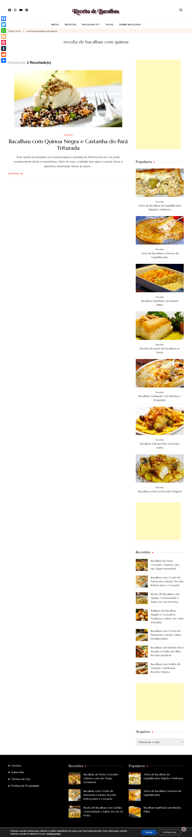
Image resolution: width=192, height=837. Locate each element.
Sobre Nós (17, 772)
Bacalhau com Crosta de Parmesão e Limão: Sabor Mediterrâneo (166, 634)
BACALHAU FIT (91, 24)
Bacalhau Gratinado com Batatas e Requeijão (160, 398)
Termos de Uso (20, 779)
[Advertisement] (158, 104)
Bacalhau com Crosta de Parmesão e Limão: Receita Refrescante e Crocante (167, 581)
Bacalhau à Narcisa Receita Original (159, 491)
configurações (53, 833)
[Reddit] (4, 54)
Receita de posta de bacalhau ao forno (160, 350)
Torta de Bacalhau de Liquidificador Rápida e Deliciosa (159, 207)
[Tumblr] (4, 48)
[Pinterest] (4, 42)
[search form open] (181, 10)
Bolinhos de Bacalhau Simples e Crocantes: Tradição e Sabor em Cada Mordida (167, 616)
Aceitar (149, 832)
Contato (16, 765)
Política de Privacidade (25, 786)
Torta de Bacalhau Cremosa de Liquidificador (160, 255)
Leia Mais (13, 173)
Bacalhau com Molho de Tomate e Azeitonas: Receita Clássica (165, 668)
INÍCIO (55, 24)
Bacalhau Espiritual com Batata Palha (159, 302)
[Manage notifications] (184, 829)
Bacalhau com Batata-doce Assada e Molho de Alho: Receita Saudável (167, 651)
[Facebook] (4, 19)
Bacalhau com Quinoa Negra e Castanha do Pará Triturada (68, 144)
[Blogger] (4, 37)
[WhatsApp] (4, 31)
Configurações (169, 832)
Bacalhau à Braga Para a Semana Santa (160, 445)
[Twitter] (4, 25)
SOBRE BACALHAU (130, 24)
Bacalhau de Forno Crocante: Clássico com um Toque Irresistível (165, 564)
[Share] (4, 60)
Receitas (68, 135)
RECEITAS (70, 24)
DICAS (109, 24)
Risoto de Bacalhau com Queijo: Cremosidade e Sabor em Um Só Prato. (165, 598)
